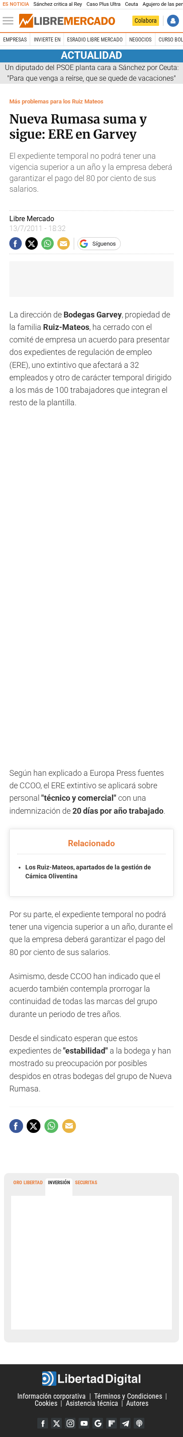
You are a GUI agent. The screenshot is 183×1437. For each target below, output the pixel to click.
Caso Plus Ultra (104, 4)
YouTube (84, 1423)
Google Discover (97, 1423)
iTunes (139, 1423)
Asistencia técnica (92, 1403)
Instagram (70, 1423)
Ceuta (131, 4)
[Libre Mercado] (67, 21)
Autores (137, 1403)
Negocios (140, 40)
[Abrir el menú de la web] (10, 21)
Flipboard (111, 1423)
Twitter (56, 1423)
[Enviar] (47, 243)
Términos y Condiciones (128, 1396)
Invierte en (47, 40)
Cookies (46, 1403)
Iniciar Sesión (173, 21)
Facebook (42, 1423)
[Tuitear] (31, 243)
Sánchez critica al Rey (57, 4)
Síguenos (104, 244)
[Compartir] (15, 243)
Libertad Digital (91, 1378)
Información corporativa (51, 1396)
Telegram (125, 1423)
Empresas (15, 40)
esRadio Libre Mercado (95, 40)
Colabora (146, 20)
